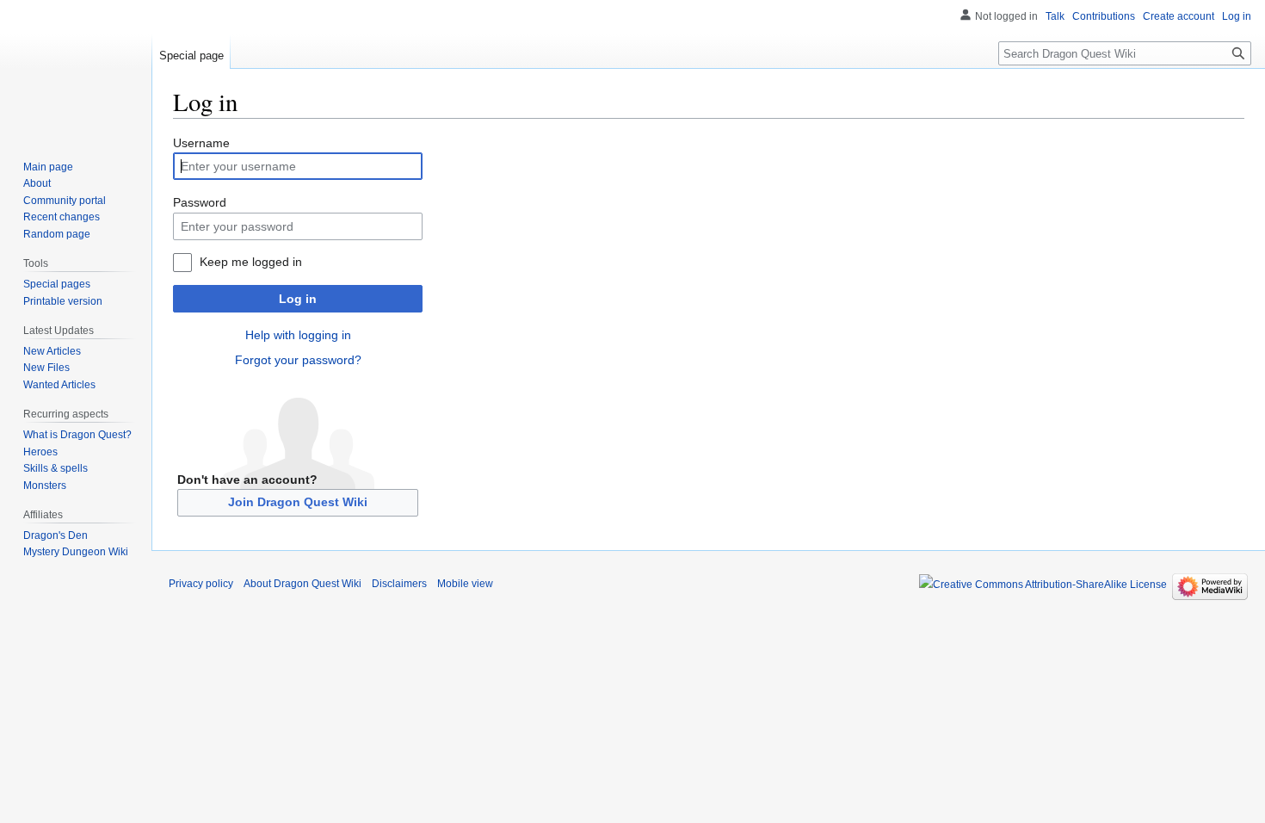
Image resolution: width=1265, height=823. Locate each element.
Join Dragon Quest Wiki (297, 502)
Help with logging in (298, 335)
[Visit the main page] (76, 69)
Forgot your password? (298, 360)
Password (199, 202)
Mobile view (465, 584)
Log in (298, 299)
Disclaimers (399, 584)
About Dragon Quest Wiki (302, 584)
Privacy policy (201, 584)
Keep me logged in (251, 262)
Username (201, 143)
